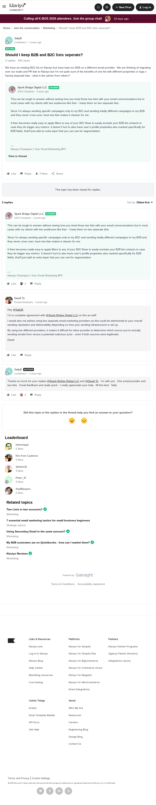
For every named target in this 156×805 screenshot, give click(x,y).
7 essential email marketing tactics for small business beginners (48, 520)
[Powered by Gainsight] (78, 576)
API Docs (34, 722)
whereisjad (22, 444)
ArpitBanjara (23, 488)
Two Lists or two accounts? (24, 509)
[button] (4, 7)
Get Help (34, 729)
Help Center (36, 667)
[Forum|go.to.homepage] (18, 7)
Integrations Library (119, 660)
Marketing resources (41, 675)
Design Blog (76, 736)
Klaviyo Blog (36, 660)
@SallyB (18, 309)
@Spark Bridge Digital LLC (62, 315)
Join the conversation (27, 28)
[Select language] (107, 7)
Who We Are (76, 708)
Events (33, 708)
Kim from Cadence (27, 455)
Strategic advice (16, 525)
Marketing (49, 28)
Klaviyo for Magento (80, 675)
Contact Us (75, 743)
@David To (91, 381)
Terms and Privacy (18, 778)
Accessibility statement (91, 584)
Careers (73, 722)
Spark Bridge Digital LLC (32, 87)
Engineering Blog (78, 729)
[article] (78, 249)
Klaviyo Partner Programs (123, 646)
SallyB (18, 38)
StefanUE (21, 466)
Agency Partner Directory (123, 653)
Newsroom (75, 715)
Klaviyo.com (36, 646)
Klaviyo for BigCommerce (83, 660)
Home (6, 28)
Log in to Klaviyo (38, 653)
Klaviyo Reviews (17, 553)
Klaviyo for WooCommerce (84, 682)
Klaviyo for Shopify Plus (82, 653)
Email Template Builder (42, 715)
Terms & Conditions (63, 584)
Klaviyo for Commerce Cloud (85, 667)
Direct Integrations (79, 689)
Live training (36, 682)
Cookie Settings (41, 778)
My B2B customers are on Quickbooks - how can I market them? (48, 542)
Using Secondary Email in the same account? (35, 531)
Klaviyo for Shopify (80, 646)
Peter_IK (21, 477)
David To (19, 298)
